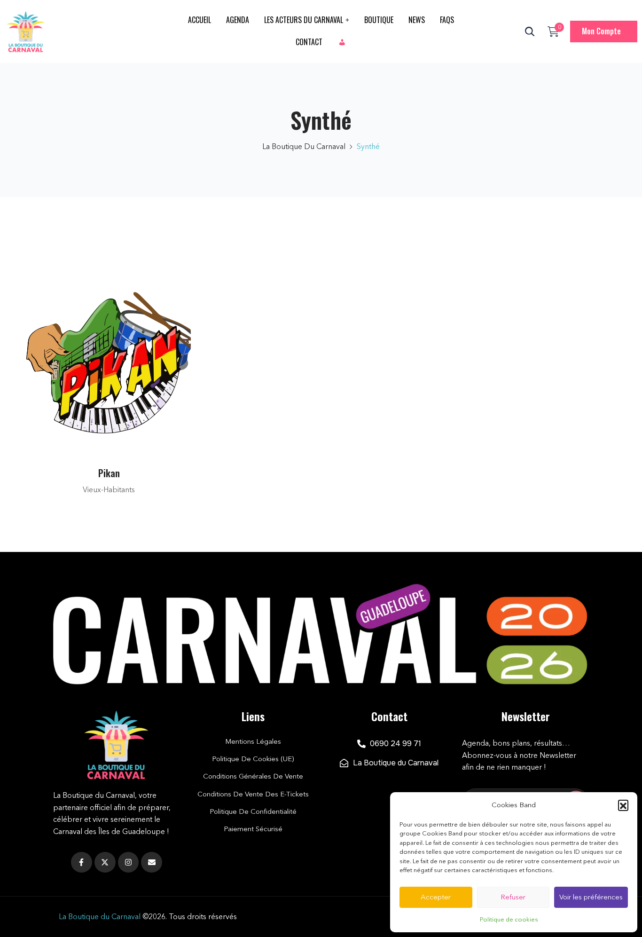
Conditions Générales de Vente (253, 776)
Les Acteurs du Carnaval (303, 19)
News (416, 19)
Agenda (237, 19)
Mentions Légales (253, 741)
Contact (309, 41)
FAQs (447, 19)
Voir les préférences (591, 896)
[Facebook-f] (81, 862)
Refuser (513, 896)
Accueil (199, 19)
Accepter (436, 896)
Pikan (109, 473)
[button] (623, 805)
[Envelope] (151, 862)
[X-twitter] (105, 862)
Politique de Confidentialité (253, 811)
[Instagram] (128, 862)
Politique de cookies (509, 919)
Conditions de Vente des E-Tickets (253, 793)
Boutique (378, 19)
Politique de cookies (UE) (253, 758)
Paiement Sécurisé (253, 828)
